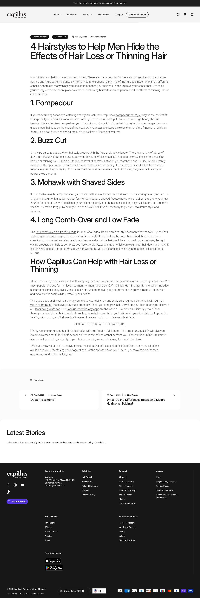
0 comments (39, 380)
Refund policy (12, 593)
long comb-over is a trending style (56, 232)
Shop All (85, 490)
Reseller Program (127, 523)
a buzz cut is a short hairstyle (61, 152)
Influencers (50, 523)
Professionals (51, 531)
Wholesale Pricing (127, 527)
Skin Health (87, 481)
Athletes (48, 536)
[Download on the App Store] (53, 561)
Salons (122, 536)
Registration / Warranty (166, 481)
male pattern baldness (58, 81)
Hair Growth (87, 477)
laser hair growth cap (47, 309)
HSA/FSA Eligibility (127, 490)
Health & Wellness (40, 37)
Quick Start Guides (127, 503)
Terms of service (37, 593)
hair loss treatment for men (77, 285)
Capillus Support (126, 481)
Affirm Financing (126, 486)
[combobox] (99, 591)
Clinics (122, 531)
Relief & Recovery (90, 486)
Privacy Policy (162, 486)
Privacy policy (24, 593)
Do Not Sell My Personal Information (167, 496)
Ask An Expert (125, 495)
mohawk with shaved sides (95, 194)
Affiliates (48, 527)
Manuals (122, 499)
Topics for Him (60, 37)
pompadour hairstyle (128, 115)
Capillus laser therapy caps (83, 309)
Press (47, 540)
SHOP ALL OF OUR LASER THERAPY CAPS (100, 324)
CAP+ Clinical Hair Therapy (125, 285)
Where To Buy (88, 495)
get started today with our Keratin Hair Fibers (92, 330)
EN (100, 591)
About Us (123, 477)
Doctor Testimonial (43, 399)
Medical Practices (127, 540)
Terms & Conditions (165, 490)
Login (158, 477)
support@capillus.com (54, 485)
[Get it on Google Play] (54, 567)
